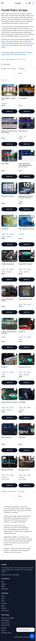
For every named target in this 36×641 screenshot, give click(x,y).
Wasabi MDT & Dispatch (25, 264)
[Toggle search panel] (26, 3)
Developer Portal (6, 632)
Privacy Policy (5, 622)
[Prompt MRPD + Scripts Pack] (9, 90)
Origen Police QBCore (19, 54)
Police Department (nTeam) (26, 229)
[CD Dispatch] (27, 429)
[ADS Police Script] (9, 429)
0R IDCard (4, 367)
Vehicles (3, 608)
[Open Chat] (32, 636)
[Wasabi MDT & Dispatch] (27, 256)
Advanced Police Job (25, 367)
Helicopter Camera (24, 469)
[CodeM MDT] (27, 394)
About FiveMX (5, 625)
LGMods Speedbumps (7, 264)
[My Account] (29, 3)
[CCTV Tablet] (9, 156)
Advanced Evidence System (9, 402)
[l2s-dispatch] (9, 221)
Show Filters (7, 64)
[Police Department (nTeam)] (27, 221)
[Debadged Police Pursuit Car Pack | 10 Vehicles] (27, 188)
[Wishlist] (15, 85)
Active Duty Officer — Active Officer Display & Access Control (25, 165)
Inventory (4, 603)
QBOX (3, 586)
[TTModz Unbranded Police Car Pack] (9, 324)
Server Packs (5, 610)
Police (3, 596)
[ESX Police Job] (27, 123)
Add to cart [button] (9, 111)
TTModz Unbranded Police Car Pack (9, 332)
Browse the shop (6, 574)
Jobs (2, 598)
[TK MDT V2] (27, 324)
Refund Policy (5, 620)
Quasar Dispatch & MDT (25, 299)
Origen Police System (7, 196)
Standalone (4, 589)
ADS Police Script (6, 437)
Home (2, 59)
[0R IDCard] (9, 359)
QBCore (3, 584)
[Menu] (4, 3)
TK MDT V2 (22, 331)
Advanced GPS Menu (7, 469)
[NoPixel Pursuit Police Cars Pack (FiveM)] (9, 123)
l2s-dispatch (4, 229)
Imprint (3, 630)
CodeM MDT (22, 402)
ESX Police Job (23, 131)
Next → (20, 73)
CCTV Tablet (4, 163)
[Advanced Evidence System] (9, 394)
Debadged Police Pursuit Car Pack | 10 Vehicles (26, 196)
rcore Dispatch (5, 54)
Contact (3, 628)
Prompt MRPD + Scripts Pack (8, 99)
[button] (33, 3)
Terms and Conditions (7, 618)
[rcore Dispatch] (27, 90)
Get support (15, 574)
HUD (2, 601)
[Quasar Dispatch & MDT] (27, 291)
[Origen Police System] (9, 188)
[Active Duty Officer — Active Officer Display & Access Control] (27, 156)
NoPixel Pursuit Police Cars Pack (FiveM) (9, 131)
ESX (2, 581)
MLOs (3, 605)
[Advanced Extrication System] (9, 291)
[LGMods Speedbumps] (9, 256)
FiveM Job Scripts (10, 59)
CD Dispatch (28, 52)
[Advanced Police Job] (27, 359)
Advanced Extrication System (7, 299)
